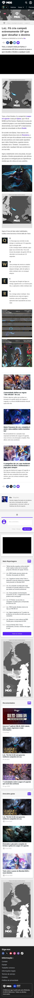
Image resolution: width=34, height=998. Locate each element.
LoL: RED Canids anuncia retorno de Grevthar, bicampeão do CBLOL (16, 574)
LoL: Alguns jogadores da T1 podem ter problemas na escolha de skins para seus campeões (18, 614)
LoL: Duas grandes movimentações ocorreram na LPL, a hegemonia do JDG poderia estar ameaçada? (18, 594)
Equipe (4, 965)
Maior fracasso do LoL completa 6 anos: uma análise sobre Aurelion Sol (17, 429)
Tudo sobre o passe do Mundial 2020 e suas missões (16, 872)
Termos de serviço (8, 974)
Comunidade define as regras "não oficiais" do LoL (15, 393)
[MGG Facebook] (3, 953)
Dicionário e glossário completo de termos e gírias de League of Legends (16, 845)
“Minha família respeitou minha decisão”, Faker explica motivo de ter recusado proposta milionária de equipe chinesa (18, 567)
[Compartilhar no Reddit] (14, 42)
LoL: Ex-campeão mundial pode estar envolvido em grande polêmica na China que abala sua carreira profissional (17, 587)
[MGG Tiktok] (22, 953)
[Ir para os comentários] (18, 42)
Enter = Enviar (16, 529)
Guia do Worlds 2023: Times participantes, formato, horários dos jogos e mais (18, 626)
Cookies (5, 977)
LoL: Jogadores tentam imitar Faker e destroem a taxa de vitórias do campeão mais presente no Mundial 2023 (17, 580)
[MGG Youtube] (10, 953)
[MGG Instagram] (14, 953)
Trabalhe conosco (8, 968)
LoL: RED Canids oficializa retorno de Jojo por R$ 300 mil (17, 607)
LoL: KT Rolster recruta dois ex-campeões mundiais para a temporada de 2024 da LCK (17, 601)
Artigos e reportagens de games (15, 23)
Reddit (24, 128)
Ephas (19, 118)
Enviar (28, 529)
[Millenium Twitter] (7, 953)
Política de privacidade (10, 980)
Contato (5, 961)
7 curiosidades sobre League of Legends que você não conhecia (17, 783)
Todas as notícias (17, 633)
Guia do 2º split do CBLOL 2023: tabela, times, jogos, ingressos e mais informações (16, 728)
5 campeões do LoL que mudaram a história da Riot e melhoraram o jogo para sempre (17, 465)
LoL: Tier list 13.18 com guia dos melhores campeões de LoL (14, 756)
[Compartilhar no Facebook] (7, 42)
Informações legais (9, 971)
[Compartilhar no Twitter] (11, 42)
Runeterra (25, 135)
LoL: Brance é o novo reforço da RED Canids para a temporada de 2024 (17, 620)
